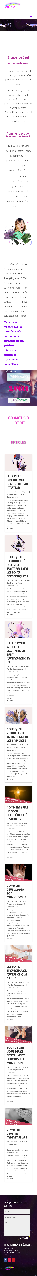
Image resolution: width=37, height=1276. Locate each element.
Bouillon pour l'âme (14, 495)
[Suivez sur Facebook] (5, 1260)
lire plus (10, 529)
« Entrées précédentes (10, 1186)
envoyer (24, 1238)
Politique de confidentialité (11, 1250)
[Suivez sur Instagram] (9, 1260)
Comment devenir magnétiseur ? (17, 1133)
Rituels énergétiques (15, 747)
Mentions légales (8, 1248)
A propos (6, 1254)
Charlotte (13, 492)
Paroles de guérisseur (15, 669)
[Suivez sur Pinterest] (13, 1260)
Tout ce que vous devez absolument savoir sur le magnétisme (16, 1055)
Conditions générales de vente (12, 1252)
